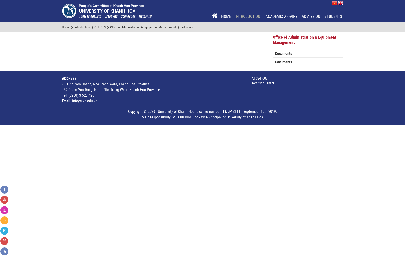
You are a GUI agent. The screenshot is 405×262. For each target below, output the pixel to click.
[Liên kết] (4, 251)
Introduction (248, 16)
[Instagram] (4, 210)
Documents (283, 53)
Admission (311, 16)
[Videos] (4, 200)
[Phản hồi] (4, 220)
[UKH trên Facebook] (4, 190)
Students (333, 16)
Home (226, 16)
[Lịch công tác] (4, 241)
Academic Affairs (281, 16)
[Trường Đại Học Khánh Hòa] (107, 11)
